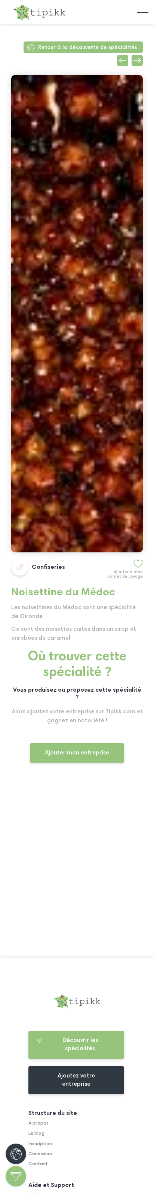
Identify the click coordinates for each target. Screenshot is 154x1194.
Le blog (36, 1133)
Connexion (40, 1154)
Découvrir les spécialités (80, 1045)
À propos (38, 1123)
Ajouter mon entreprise (77, 753)
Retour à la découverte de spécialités (87, 47)
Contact (38, 1164)
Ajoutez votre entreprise (76, 1080)
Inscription (40, 1144)
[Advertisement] (77, 866)
